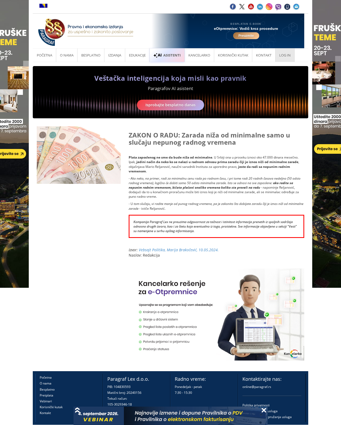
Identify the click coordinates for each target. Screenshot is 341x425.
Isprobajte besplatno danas (170, 104)
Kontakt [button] (263, 55)
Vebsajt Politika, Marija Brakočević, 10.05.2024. (179, 249)
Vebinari (46, 401)
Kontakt (45, 413)
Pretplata (46, 395)
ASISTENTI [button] (172, 55)
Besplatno (90, 55)
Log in (285, 55)
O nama (67, 55)
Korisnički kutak (51, 407)
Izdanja (114, 55)
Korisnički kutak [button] (233, 55)
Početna (44, 55)
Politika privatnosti (256, 405)
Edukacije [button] (137, 55)
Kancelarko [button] (199, 55)
